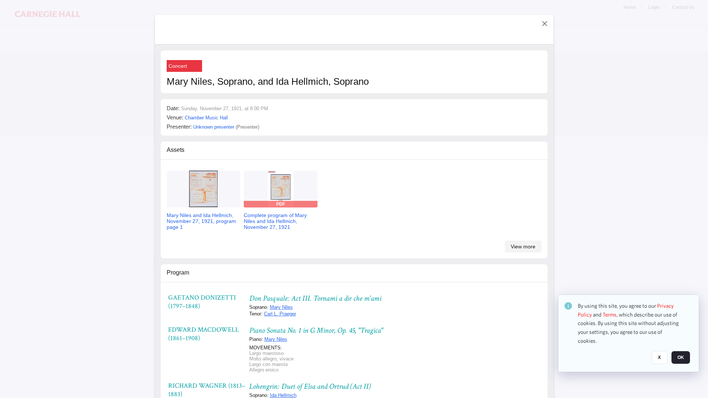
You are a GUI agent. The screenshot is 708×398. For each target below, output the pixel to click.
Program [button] (178, 272)
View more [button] (523, 246)
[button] (544, 23)
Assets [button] (175, 150)
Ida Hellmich (283, 395)
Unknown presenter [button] (213, 127)
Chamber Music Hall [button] (206, 118)
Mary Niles (281, 307)
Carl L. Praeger (280, 314)
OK (680, 357)
